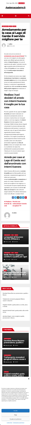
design (14, 26)
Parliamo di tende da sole (8, 204)
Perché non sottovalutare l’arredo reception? (20, 204)
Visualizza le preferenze (15, 419)
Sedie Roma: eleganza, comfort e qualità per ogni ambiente (15, 257)
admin (15, 277)
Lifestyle (6, 371)
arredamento (5, 26)
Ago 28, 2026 (8, 345)
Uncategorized (7, 338)
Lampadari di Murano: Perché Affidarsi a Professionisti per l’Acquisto (13, 240)
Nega (15, 415)
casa (10, 26)
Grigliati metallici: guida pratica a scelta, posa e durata (14, 376)
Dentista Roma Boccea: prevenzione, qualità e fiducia (14, 343)
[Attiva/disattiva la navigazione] (15, 16)
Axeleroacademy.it (15, 7)
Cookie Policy (9, 422)
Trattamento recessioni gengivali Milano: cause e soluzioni (15, 359)
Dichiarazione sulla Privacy (18, 422)
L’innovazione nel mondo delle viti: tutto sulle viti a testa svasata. (15, 274)
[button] (28, 378)
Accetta (15, 410)
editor (10, 44)
